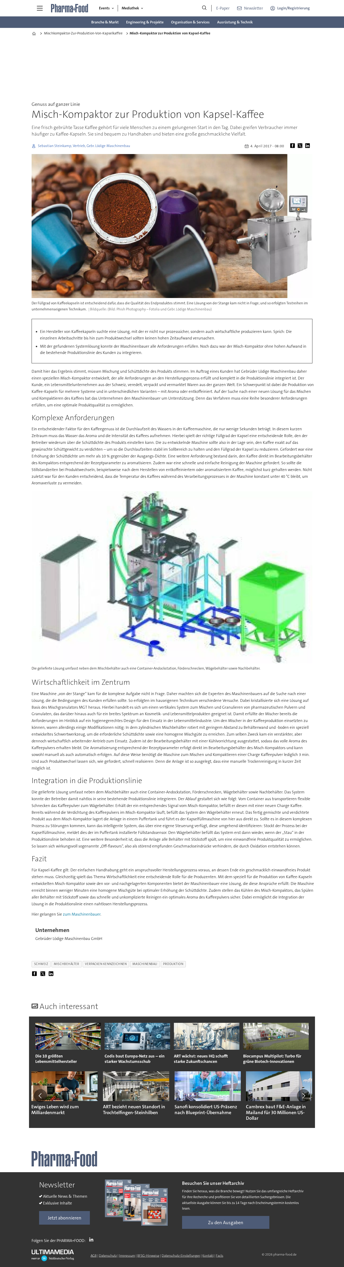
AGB (94, 1255)
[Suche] (204, 8)
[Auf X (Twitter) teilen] (300, 146)
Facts (219, 1255)
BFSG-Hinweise (148, 1255)
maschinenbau (144, 964)
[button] (40, 1095)
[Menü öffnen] (39, 8)
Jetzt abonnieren (64, 1218)
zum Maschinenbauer (81, 914)
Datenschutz (108, 1255)
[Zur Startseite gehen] (69, 8)
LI (92, 1239)
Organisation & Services (190, 22)
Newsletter (253, 8)
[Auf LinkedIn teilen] (308, 146)
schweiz (41, 964)
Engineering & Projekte (145, 22)
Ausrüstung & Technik (235, 22)
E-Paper (223, 8)
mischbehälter (66, 964)
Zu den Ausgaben (225, 1222)
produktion (173, 964)
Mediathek (130, 8)
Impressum (127, 1255)
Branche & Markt (105, 22)
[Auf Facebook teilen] (293, 146)
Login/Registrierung (293, 8)
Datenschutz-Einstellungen (181, 1255)
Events (104, 8)
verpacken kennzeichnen (106, 964)
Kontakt (208, 1255)
